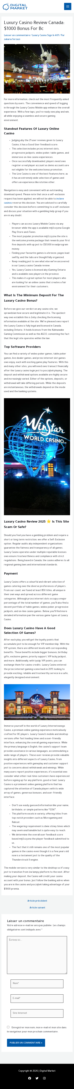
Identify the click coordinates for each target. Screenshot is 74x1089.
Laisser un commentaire (17, 35)
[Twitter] (37, 1078)
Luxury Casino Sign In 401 (45, 35)
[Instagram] (44, 1078)
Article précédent (37, 901)
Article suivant (37, 908)
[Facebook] (29, 1078)
